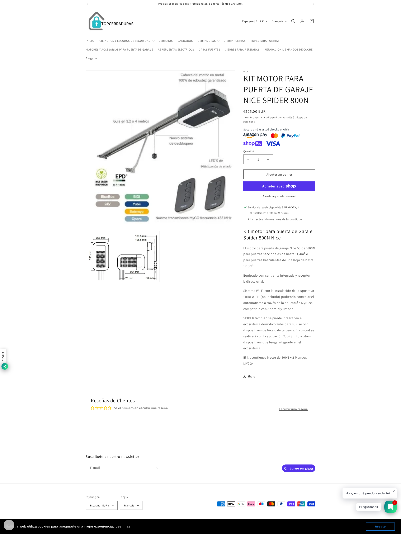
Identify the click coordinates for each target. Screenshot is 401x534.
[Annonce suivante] (314, 4)
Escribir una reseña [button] (293, 409)
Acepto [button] (380, 526)
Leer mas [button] (122, 526)
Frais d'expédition (272, 117)
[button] (126, 40)
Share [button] (251, 376)
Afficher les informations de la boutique (275, 219)
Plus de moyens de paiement (279, 196)
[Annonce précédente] (87, 4)
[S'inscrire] (156, 468)
